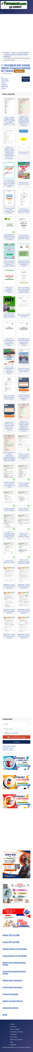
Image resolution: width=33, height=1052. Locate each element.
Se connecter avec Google (17, 737)
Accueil (12, 1024)
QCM (5, 1014)
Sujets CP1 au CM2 (11, 935)
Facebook (13, 1044)
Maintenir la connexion (11, 733)
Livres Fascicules (10, 994)
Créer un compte (8, 750)
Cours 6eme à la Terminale (15, 956)
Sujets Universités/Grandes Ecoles (14, 964)
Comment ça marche (16, 1032)
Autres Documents (10, 1008)
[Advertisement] (16, 30)
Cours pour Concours (12, 987)
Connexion (16, 742)
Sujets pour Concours (12, 980)
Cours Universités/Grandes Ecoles (14, 972)
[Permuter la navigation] (2, 12)
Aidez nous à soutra (16, 1039)
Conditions (13, 1034)
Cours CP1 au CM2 (11, 942)
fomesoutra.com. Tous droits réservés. (19, 1047)
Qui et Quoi (13, 1037)
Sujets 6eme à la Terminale (15, 949)
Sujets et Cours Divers (13, 1001)
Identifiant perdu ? (8, 748)
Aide (11, 1042)
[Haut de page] (31, 1050)
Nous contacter (15, 1029)
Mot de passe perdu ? (9, 746)
